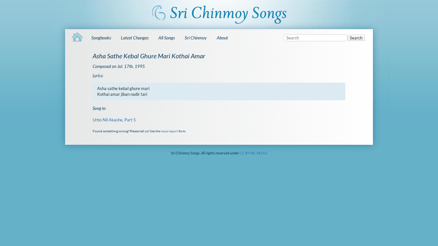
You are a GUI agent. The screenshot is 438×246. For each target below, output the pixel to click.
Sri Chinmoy (196, 37)
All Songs (166, 37)
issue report (169, 131)
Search (356, 37)
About (222, 37)
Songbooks (101, 37)
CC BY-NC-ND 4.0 (253, 153)
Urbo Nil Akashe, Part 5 (114, 119)
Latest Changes (134, 37)
